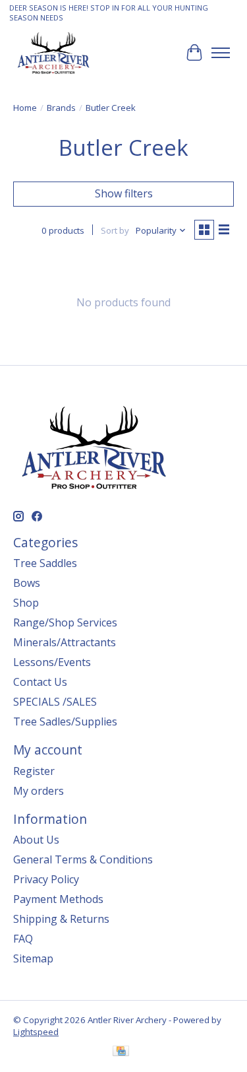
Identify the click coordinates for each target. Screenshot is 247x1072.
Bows (26, 583)
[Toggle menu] (220, 53)
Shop (26, 602)
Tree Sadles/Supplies (65, 721)
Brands (61, 108)
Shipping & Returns (61, 919)
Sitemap (33, 958)
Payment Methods (58, 899)
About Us (36, 839)
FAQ (23, 938)
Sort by (115, 230)
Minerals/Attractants (64, 642)
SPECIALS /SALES (55, 701)
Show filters (124, 193)
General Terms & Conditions (83, 859)
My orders (38, 791)
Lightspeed (36, 1032)
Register (34, 771)
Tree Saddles (45, 563)
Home (25, 108)
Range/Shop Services (65, 622)
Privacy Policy (46, 879)
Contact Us (40, 682)
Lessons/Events (52, 662)
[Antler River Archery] (53, 52)
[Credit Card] (121, 1052)
